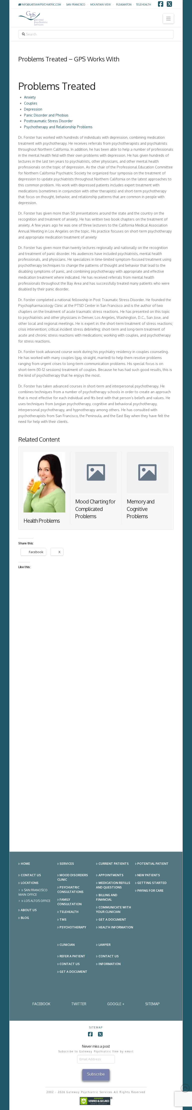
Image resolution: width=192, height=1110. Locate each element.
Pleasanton (124, 4)
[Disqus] (96, 648)
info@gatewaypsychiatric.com (41, 4)
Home (25, 863)
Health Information (115, 927)
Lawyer (104, 945)
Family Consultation (69, 902)
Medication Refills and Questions (113, 885)
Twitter (78, 1004)
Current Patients (113, 863)
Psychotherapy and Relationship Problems (59, 127)
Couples (30, 103)
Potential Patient (152, 863)
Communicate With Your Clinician (113, 909)
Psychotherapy (73, 927)
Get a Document (112, 919)
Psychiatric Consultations (70, 889)
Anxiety (30, 97)
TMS (63, 919)
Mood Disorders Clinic (72, 877)
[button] (168, 18)
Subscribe (96, 1074)
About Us (29, 910)
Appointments (111, 875)
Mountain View (100, 4)
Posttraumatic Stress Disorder (48, 121)
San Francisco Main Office (33, 892)
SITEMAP (152, 1004)
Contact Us (31, 875)
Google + (115, 1004)
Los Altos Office (37, 901)
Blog (25, 918)
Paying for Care (150, 890)
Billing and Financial (106, 897)
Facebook (41, 1004)
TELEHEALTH (143, 4)
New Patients (148, 875)
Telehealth (69, 912)
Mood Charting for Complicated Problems (95, 508)
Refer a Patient (72, 956)
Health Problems (42, 520)
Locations (29, 883)
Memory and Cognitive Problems (140, 508)
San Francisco (75, 4)
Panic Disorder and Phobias (46, 115)
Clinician (67, 945)
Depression (33, 109)
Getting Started (151, 883)
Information (109, 964)
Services (67, 863)
